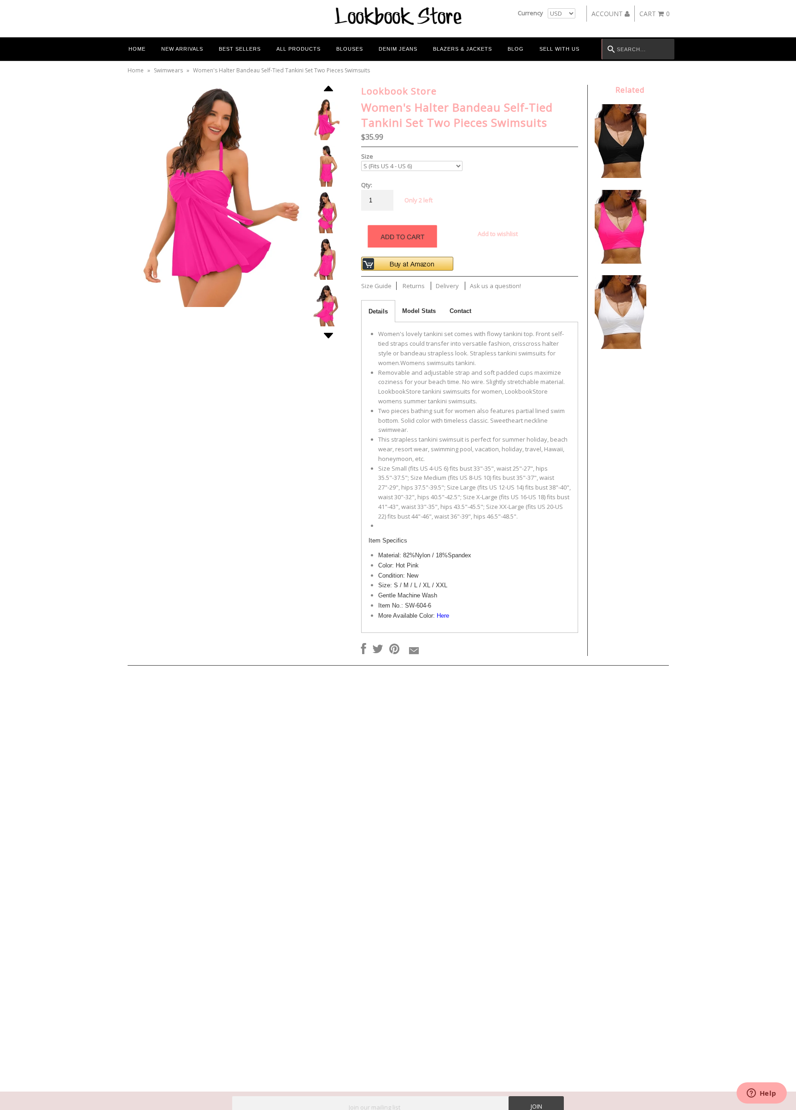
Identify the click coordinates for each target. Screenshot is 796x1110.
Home (137, 49)
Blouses (349, 49)
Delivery (447, 286)
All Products (298, 49)
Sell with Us (559, 49)
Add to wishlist (498, 234)
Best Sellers (240, 49)
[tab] (378, 311)
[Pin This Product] (394, 649)
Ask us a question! (495, 286)
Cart (654, 13)
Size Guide (376, 286)
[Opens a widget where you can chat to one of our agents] (761, 1093)
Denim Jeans (398, 49)
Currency (530, 13)
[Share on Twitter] (377, 649)
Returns (414, 286)
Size (367, 156)
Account (608, 13)
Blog (516, 49)
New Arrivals (182, 49)
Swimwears (168, 70)
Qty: (366, 185)
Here (443, 615)
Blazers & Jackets (462, 49)
